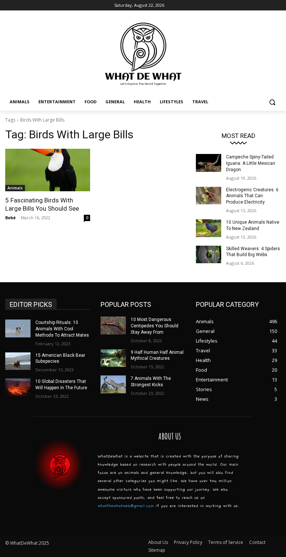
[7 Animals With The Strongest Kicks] (113, 384)
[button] (272, 102)
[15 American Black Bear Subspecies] (18, 361)
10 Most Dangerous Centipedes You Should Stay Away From (154, 326)
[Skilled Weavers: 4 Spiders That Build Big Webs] (208, 255)
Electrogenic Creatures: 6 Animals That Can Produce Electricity (252, 196)
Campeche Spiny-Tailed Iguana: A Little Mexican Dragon (250, 163)
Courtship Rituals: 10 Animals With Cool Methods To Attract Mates (62, 329)
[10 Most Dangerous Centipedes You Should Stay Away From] (113, 325)
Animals (15, 188)
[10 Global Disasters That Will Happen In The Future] (18, 387)
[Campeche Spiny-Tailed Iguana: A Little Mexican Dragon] (208, 163)
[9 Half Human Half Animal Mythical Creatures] (113, 358)
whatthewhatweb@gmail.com (126, 505)
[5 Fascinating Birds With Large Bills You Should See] (47, 170)
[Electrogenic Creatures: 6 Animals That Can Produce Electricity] (208, 196)
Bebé (10, 217)
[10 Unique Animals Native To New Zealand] (208, 228)
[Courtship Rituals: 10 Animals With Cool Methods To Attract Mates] (18, 328)
